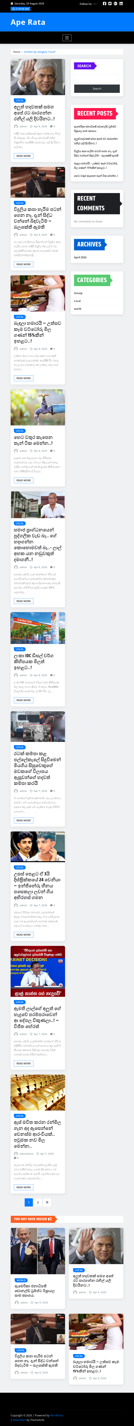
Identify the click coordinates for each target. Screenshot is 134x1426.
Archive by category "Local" (40, 51)
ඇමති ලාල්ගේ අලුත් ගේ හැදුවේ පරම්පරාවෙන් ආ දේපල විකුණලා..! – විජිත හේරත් (37, 1017)
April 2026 (80, 257)
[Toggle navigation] (67, 38)
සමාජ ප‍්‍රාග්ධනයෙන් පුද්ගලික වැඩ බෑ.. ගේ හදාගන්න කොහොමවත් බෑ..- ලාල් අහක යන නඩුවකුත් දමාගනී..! (37, 545)
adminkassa (27, 1153)
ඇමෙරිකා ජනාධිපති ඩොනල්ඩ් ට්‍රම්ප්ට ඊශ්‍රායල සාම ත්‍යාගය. (35, 1291)
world (77, 309)
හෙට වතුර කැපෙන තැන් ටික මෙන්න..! (33, 440)
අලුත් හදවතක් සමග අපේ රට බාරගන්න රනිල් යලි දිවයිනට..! (34, 113)
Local (77, 301)
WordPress (57, 1415)
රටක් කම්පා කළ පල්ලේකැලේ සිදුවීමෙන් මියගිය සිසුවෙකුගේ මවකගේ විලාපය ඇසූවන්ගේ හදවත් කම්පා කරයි (37, 768)
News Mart (19, 1420)
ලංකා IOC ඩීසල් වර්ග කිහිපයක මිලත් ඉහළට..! (34, 661)
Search (84, 65)
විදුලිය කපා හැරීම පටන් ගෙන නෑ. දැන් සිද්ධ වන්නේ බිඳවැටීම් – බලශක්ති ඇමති (37, 218)
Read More (24, 155)
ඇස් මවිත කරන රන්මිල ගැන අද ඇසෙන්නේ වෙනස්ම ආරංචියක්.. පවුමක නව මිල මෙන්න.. (37, 1134)
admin (23, 126)
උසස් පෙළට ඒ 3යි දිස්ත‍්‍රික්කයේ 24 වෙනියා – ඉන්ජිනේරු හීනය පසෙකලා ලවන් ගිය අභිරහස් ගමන (37, 886)
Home (16, 51)
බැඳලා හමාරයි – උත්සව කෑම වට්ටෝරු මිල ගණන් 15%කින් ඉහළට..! (37, 332)
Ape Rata (28, 22)
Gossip (78, 293)
